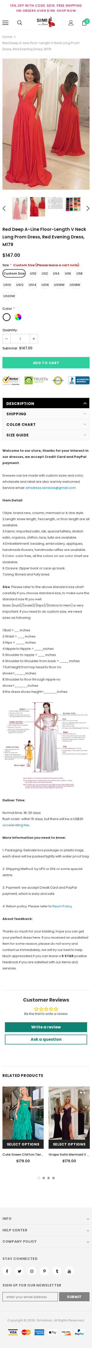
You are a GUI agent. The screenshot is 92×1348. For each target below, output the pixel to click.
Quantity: (10, 330)
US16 (45, 284)
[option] (46, 124)
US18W (75, 284)
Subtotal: (10, 348)
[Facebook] (6, 1271)
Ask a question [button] (46, 1039)
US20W (9, 296)
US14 (32, 284)
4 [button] (53, 1178)
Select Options (23, 1144)
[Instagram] (31, 1271)
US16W (59, 284)
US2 (45, 273)
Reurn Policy (62, 906)
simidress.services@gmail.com (51, 487)
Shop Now (66, 10)
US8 (79, 273)
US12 (20, 284)
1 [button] (39, 1178)
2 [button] (43, 1178)
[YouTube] (69, 1271)
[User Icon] (71, 22)
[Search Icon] (19, 22)
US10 (7, 284)
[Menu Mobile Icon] (5, 23)
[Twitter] (19, 1271)
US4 (56, 273)
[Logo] (46, 22)
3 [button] (48, 1178)
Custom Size (14, 273)
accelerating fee (15, 825)
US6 (68, 273)
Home (7, 36)
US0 (33, 273)
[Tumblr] (57, 1271)
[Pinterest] (44, 1271)
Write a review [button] (46, 1027)
